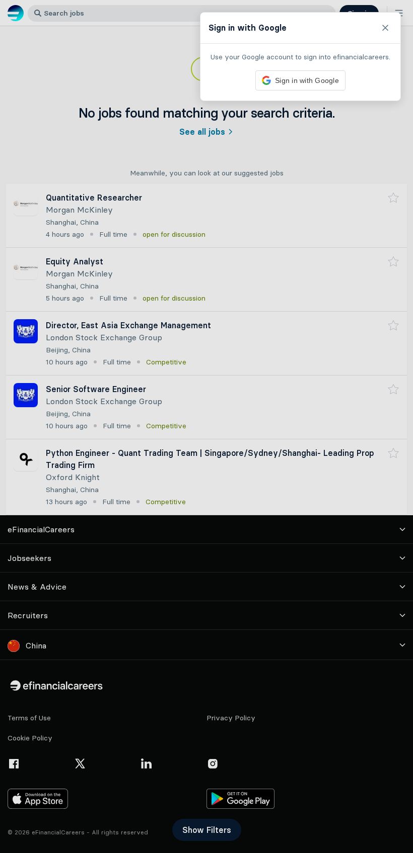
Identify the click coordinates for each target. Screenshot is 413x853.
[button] (206, 426)
